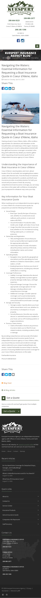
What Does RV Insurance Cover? (13, 480)
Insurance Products (9, 510)
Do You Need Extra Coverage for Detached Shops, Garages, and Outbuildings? (19, 467)
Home (3, 451)
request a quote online (26, 444)
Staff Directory (7, 524)
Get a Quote (9, 411)
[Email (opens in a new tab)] (13, 88)
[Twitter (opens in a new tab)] (6, 88)
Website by (15, 591)
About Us (6, 496)
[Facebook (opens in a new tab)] (18, 40)
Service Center (7, 506)
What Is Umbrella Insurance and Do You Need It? (18, 474)
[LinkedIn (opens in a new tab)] (9, 88)
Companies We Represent (11, 519)
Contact (15, 451)
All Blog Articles (9, 390)
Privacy (29, 588)
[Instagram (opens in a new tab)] (22, 40)
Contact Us (6, 501)
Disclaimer (5, 591)
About (9, 451)
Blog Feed (7, 383)
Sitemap (22, 451)
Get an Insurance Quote (10, 515)
